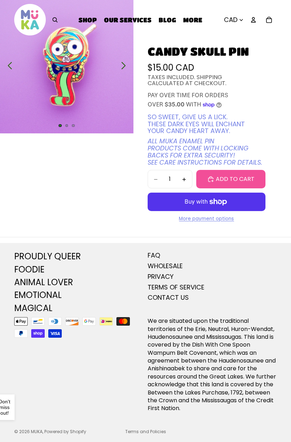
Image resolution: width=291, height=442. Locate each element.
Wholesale (165, 265)
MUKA (37, 432)
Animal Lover (43, 282)
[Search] (55, 20)
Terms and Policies (145, 432)
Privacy (161, 276)
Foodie (29, 269)
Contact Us (168, 297)
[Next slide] (125, 66)
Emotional (38, 295)
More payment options (206, 219)
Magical (33, 308)
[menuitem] (193, 19)
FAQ (154, 255)
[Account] (253, 20)
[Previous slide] (8, 66)
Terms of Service (176, 287)
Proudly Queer (47, 256)
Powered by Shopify (65, 432)
